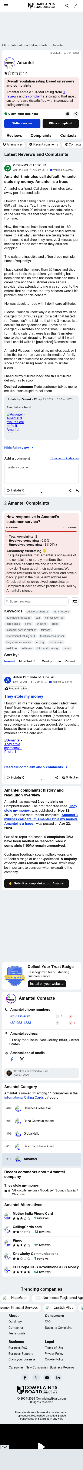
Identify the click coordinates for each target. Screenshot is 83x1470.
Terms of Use (54, 1348)
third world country (47, 648)
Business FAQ (18, 1348)
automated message (18, 618)
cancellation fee (54, 618)
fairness (45, 630)
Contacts (68, 136)
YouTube (47, 1377)
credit (55, 624)
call (38, 618)
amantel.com (61, 612)
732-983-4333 (20, 1023)
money (40, 642)
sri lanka (27, 648)
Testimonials (17, 1333)
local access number (52, 636)
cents (28, 624)
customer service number (21, 630)
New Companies (37, 1367)
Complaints (41, 136)
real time (11, 648)
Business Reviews (62, 1367)
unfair (67, 648)
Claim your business (22, 1359)
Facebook (25, 1377)
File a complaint (60, 123)
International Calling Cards (24, 1097)
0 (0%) (29, 540)
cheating (42, 624)
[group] (13, 144)
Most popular (51, 661)
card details (13, 624)
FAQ (48, 1322)
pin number (56, 642)
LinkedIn (58, 1377)
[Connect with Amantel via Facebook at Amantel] (11, 1059)
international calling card (20, 636)
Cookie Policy (54, 1359)
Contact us (16, 1328)
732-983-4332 (20, 1016)
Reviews (14, 136)
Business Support (21, 1354)
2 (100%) (33, 544)
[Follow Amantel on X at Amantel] (21, 1059)
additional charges (37, 612)
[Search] (36, 601)
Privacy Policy (54, 1354)
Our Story (15, 1322)
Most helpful (28, 661)
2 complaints (34, 96)
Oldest (70, 661)
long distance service (18, 642)
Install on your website (47, 984)
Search (67, 6)
